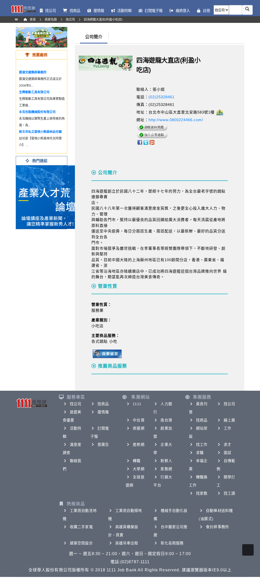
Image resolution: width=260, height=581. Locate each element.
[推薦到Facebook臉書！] (139, 142)
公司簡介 (93, 37)
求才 (227, 445)
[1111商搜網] (23, 8)
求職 (200, 453)
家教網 (166, 469)
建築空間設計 (81, 543)
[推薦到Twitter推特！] (146, 142)
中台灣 (138, 420)
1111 (137, 404)
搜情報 (103, 412)
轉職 (136, 461)
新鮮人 (166, 461)
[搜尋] (247, 10)
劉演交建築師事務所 (32, 72)
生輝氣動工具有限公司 (34, 92)
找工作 (201, 445)
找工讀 (229, 493)
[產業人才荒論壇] (47, 197)
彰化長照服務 (172, 543)
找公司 (75, 404)
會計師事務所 (217, 527)
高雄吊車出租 (126, 543)
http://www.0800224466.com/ (176, 120)
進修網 (138, 445)
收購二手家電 (81, 527)
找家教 (201, 493)
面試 (227, 453)
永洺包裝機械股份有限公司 (37, 112)
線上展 (229, 420)
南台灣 (166, 420)
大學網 (138, 469)
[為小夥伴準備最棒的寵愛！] (41, 37)
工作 (227, 428)
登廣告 (103, 445)
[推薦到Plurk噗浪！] (152, 142)
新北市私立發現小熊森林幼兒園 (40, 132)
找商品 (103, 404)
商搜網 (138, 428)
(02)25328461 (161, 97)
